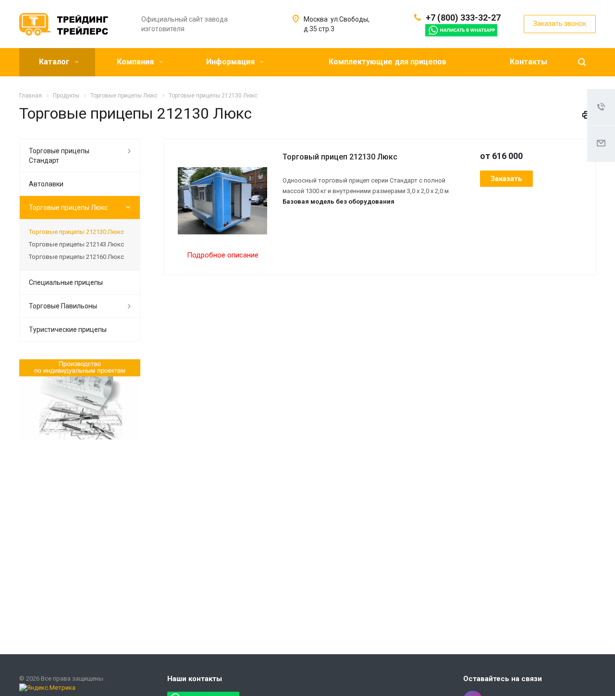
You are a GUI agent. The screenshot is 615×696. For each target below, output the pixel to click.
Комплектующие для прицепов (387, 61)
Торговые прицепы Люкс (68, 207)
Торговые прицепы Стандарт (59, 155)
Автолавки (46, 184)
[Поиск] (582, 62)
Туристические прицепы (68, 329)
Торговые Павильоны (63, 306)
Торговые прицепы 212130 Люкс (76, 231)
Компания (136, 61)
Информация (231, 61)
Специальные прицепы (66, 282)
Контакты (528, 61)
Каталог (55, 61)
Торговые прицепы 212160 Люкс (76, 256)
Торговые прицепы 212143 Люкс (76, 244)
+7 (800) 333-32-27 (463, 17)
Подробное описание (222, 255)
